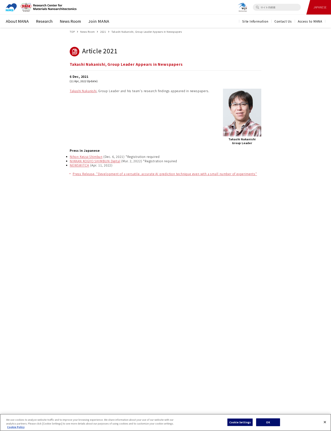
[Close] (325, 422)
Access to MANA (310, 21)
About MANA (17, 21)
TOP (72, 31)
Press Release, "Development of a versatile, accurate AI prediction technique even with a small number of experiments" (165, 173)
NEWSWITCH (79, 165)
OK (268, 422)
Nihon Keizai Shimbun (86, 156)
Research (44, 21)
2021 (103, 31)
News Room (70, 21)
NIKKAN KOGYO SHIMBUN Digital (95, 161)
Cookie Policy (16, 427)
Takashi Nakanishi (83, 90)
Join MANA (98, 21)
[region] (165, 422)
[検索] (257, 7)
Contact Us (283, 21)
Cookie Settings (240, 422)
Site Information (255, 21)
